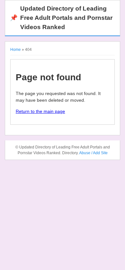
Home (15, 49)
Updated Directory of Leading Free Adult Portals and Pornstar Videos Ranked (61, 17)
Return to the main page (40, 111)
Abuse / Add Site (93, 153)
